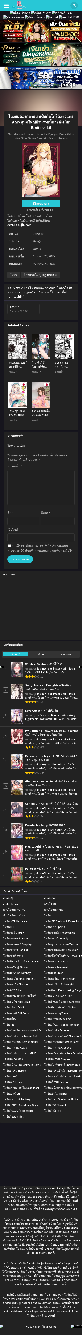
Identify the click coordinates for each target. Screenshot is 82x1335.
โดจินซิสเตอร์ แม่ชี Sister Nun (21, 961)
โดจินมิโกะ (9, 1018)
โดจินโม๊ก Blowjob (55, 1105)
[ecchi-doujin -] (19, 8)
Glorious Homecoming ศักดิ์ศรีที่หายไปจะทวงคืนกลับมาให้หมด (51, 783)
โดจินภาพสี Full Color (37, 672)
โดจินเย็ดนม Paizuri (56, 1082)
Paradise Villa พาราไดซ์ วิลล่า (43, 869)
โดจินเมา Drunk (12, 1082)
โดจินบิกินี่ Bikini (12, 990)
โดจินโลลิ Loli (52, 1110)
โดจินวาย (9, 1024)
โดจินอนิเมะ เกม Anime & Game (22, 1064)
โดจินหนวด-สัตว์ (13, 1059)
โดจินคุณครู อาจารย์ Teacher (61, 944)
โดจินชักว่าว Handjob (16, 950)
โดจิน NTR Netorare (15, 921)
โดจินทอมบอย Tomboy (17, 973)
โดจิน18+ (59, 812)
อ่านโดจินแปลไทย (14, 915)
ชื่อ (10, 513)
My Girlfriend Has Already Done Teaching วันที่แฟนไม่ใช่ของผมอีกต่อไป (51, 733)
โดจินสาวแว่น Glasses (57, 1047)
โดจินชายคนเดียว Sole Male (61, 950)
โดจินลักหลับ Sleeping (57, 1018)
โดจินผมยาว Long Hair (58, 995)
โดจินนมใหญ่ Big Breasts (40, 275)
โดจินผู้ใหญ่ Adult (13, 1007)
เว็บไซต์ (12, 530)
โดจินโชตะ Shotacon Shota (61, 1099)
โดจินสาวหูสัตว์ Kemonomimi (20, 1041)
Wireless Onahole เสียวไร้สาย (43, 664)
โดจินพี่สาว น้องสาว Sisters (60, 1007)
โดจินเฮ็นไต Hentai (55, 1093)
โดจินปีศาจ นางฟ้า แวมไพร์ (19, 995)
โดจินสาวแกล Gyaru (15, 1047)
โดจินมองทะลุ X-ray (56, 1013)
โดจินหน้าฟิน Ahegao (57, 1059)
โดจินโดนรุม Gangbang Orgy (20, 1105)
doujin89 (41, 668)
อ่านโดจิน (30, 697)
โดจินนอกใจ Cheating (16, 984)
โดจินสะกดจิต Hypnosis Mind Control (25, 1030)
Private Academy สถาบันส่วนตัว (45, 825)
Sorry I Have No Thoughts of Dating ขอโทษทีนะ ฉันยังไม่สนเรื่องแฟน (48, 687)
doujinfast (54, 668)
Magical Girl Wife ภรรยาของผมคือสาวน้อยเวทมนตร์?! (51, 848)
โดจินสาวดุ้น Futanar (56, 1030)
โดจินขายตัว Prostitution (59, 932)
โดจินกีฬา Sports (54, 927)
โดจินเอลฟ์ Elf (11, 1093)
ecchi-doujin (68, 668)
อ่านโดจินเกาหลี (55, 768)
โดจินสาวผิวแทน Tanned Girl (20, 1036)
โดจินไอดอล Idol (13, 1116)
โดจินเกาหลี (57, 672)
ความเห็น (14, 466)
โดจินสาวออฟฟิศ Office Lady (61, 1041)
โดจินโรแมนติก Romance (18, 1110)
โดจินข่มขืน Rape (13, 932)
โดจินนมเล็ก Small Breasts (19, 978)
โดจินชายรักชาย (13, 955)
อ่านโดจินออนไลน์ (35, 768)
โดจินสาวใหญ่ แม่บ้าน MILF (19, 1053)
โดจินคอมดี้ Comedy (56, 938)
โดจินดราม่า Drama (47, 715)
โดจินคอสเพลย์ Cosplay (17, 944)
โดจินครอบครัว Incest (16, 938)
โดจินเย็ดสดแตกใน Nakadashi (21, 1087)
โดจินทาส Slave (53, 973)
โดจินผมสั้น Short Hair (16, 1001)
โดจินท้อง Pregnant (56, 967)
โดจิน (13, 275)
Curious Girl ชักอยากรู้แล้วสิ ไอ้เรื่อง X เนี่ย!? (51, 804)
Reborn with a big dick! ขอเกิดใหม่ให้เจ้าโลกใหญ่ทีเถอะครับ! (51, 758)
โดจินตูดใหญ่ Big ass (16, 967)
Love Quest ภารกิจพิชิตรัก (41, 710)
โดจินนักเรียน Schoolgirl (59, 984)
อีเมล (45, 513)
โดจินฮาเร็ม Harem (14, 1070)
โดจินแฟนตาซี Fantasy (16, 1099)
